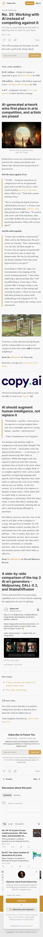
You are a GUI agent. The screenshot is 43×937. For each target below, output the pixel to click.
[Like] (4, 40)
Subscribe (29, 3)
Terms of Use (32, 757)
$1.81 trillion (26, 75)
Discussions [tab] (19, 824)
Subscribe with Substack (23, 909)
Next (35, 779)
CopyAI (25, 396)
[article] (21, 838)
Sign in (38, 3)
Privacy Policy (28, 919)
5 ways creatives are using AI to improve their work (20, 684)
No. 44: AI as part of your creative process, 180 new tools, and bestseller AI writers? (14, 833)
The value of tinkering (16, 690)
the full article (14, 559)
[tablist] (12, 795)
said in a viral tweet (28, 190)
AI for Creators (9, 10)
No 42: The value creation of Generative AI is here (15, 853)
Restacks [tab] (17, 795)
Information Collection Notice (26, 760)
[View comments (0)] (9, 40)
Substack (10, 932)
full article (16, 357)
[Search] (39, 824)
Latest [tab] (10, 824)
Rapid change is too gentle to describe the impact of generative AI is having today (15, 859)
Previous (9, 779)
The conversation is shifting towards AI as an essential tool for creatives (15, 840)
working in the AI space (18, 84)
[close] (36, 872)
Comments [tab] (7, 795)
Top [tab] (4, 824)
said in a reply (32, 208)
